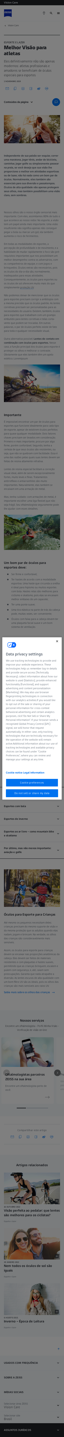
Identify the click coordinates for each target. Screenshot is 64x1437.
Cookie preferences (32, 782)
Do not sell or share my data (32, 793)
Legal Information (33, 772)
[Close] (57, 641)
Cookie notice (14, 772)
